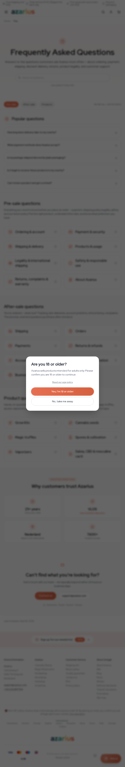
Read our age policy (62, 382)
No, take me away (62, 401)
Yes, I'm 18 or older (62, 391)
